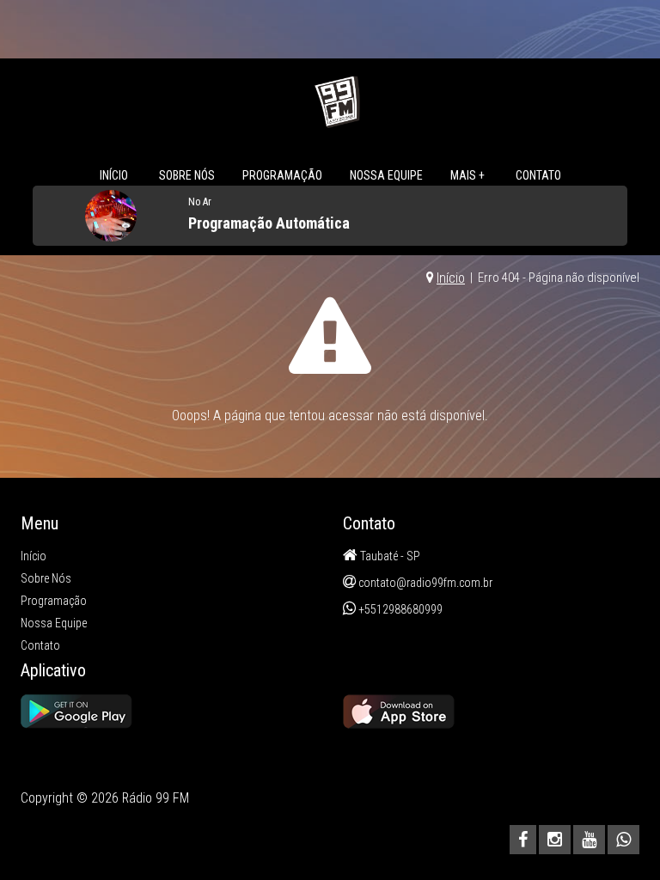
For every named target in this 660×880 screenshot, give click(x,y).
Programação (282, 175)
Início (114, 175)
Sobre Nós (187, 175)
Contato (538, 175)
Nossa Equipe (386, 175)
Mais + (467, 175)
